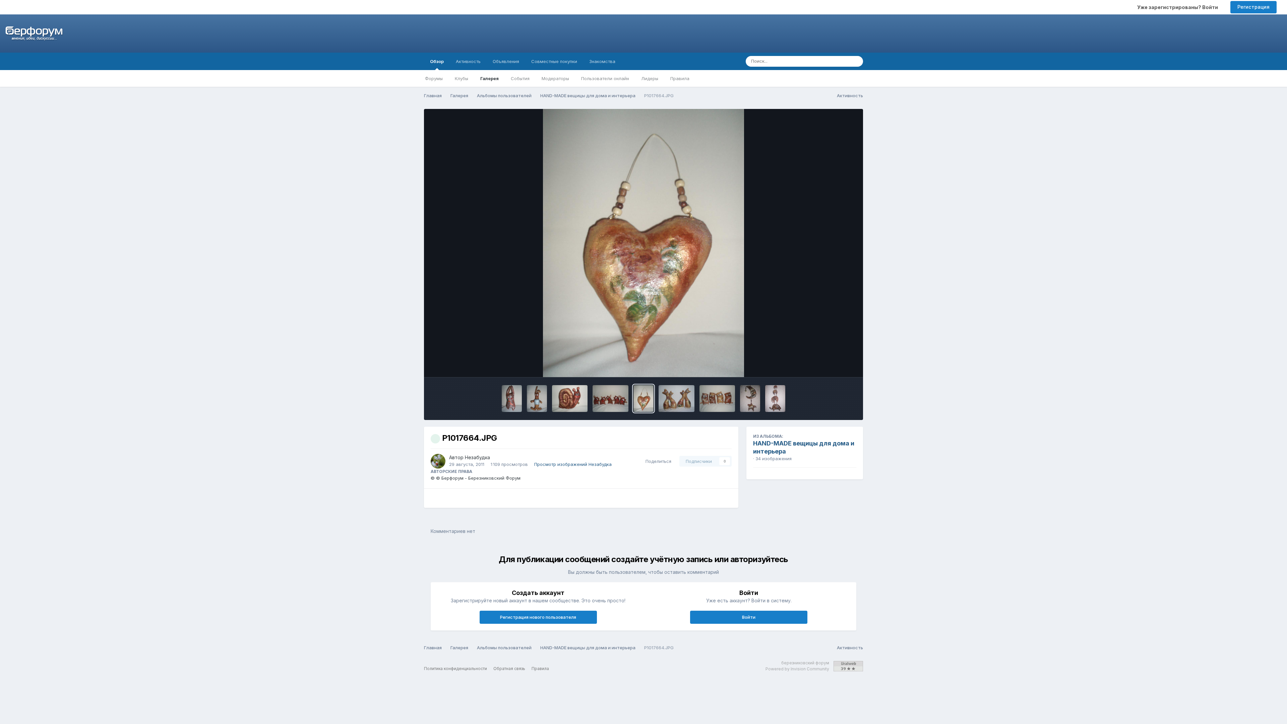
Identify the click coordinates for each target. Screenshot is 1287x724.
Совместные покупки (554, 61)
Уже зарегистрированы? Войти (1178, 7)
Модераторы (555, 78)
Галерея (489, 78)
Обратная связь (509, 668)
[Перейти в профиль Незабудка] (438, 461)
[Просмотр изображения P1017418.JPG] (750, 398)
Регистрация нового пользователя (538, 617)
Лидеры (649, 78)
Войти (748, 617)
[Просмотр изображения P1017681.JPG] (537, 398)
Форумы (434, 78)
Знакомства (602, 61)
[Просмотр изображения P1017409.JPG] (775, 398)
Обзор (437, 61)
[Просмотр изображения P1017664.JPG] (643, 398)
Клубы (461, 78)
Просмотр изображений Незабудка (573, 464)
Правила (679, 78)
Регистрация (1253, 7)
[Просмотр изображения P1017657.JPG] (676, 398)
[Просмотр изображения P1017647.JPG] (717, 398)
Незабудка (477, 457)
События (520, 78)
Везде (834, 61)
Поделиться (657, 461)
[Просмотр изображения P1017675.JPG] (570, 398)
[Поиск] (856, 61)
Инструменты (833, 365)
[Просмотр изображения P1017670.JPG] (610, 398)
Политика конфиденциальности (455, 668)
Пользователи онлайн (605, 78)
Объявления (506, 61)
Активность (468, 61)
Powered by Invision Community (797, 668)
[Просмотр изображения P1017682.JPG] (512, 398)
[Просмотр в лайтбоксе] (643, 243)
